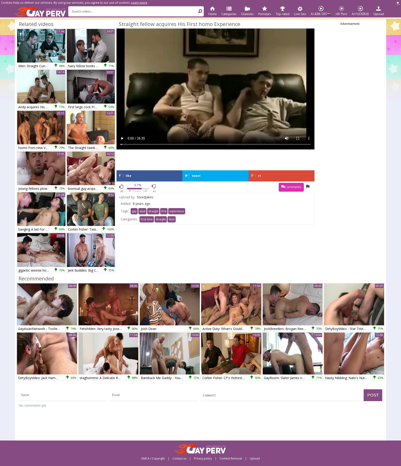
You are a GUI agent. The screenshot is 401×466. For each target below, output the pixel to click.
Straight (161, 219)
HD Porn (341, 14)
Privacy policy (203, 458)
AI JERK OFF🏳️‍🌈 (321, 14)
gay (134, 211)
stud (142, 211)
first (163, 211)
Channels (247, 14)
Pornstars (264, 14)
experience (176, 211)
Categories (228, 14)
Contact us (179, 458)
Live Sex (300, 14)
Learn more (139, 2)
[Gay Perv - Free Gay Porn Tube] (41, 11)
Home (212, 14)
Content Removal (231, 458)
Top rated (282, 14)
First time (147, 219)
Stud (172, 219)
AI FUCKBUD (360, 14)
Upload (379, 14)
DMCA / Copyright (153, 458)
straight (153, 211)
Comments (293, 187)
